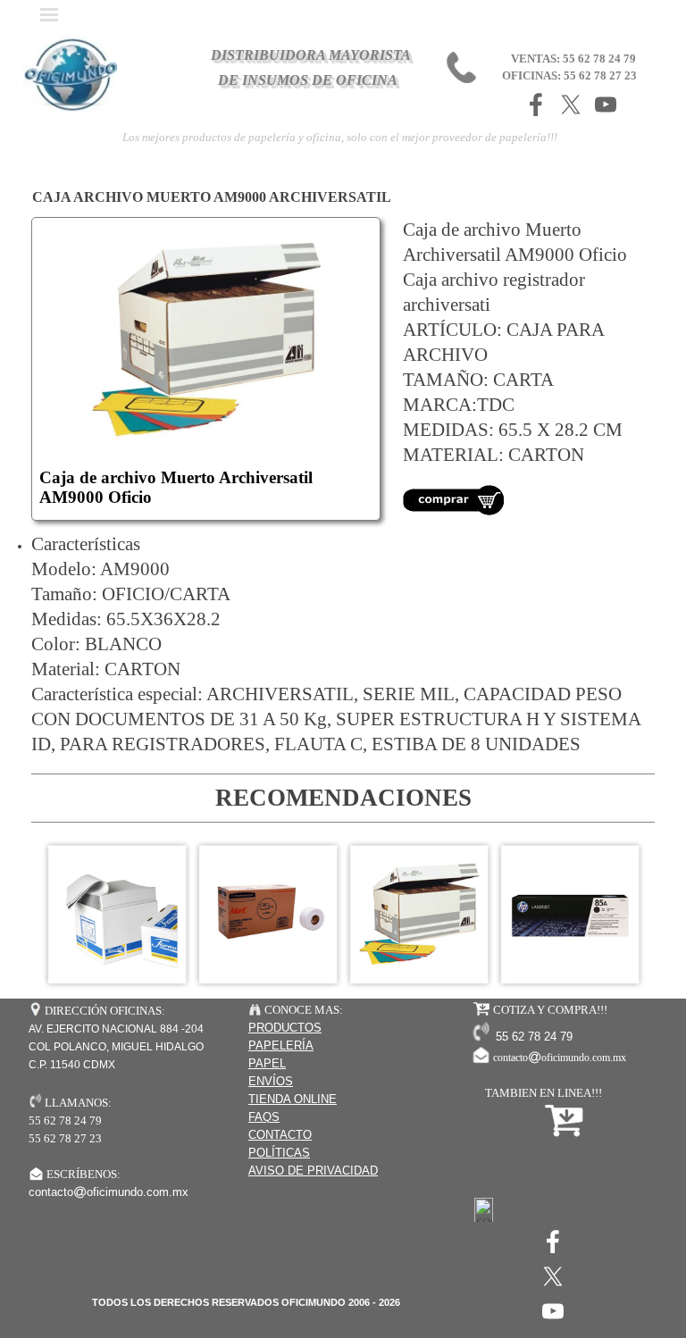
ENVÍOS (270, 1081)
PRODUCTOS (285, 1027)
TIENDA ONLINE (292, 1099)
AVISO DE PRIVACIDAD (313, 1170)
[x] (570, 104)
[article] (206, 369)
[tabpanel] (522, 367)
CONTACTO (280, 1134)
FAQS (264, 1117)
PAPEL (267, 1063)
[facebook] (536, 104)
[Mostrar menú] (49, 14)
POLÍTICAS (279, 1152)
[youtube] (605, 104)
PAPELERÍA (281, 1045)
